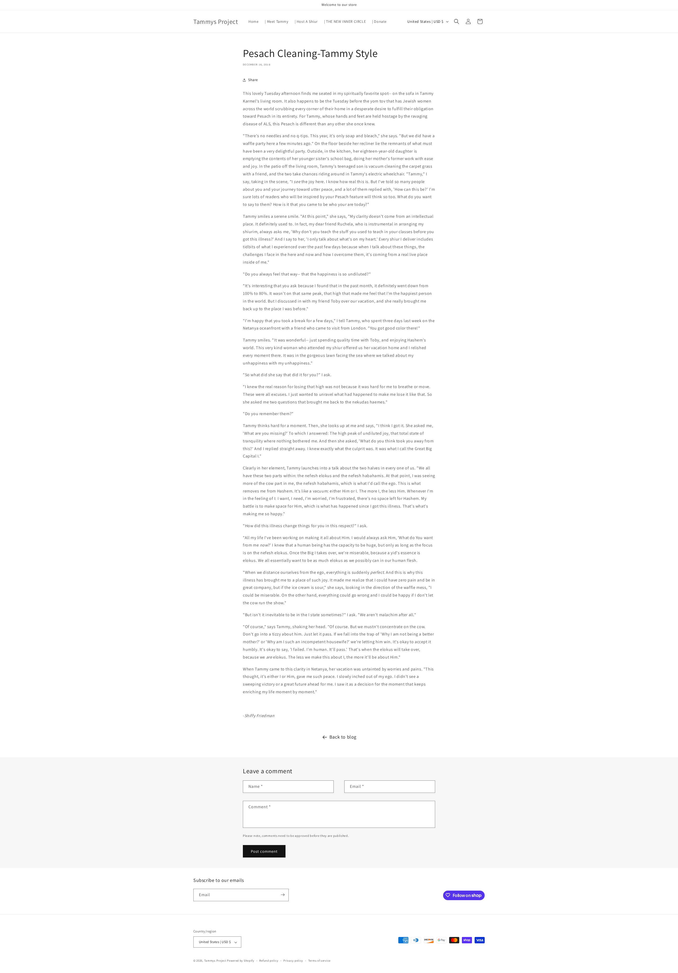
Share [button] (253, 79)
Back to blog (342, 737)
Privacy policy (293, 960)
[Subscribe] (282, 894)
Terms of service (319, 960)
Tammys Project (215, 961)
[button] (456, 21)
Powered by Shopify (240, 961)
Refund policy (268, 960)
